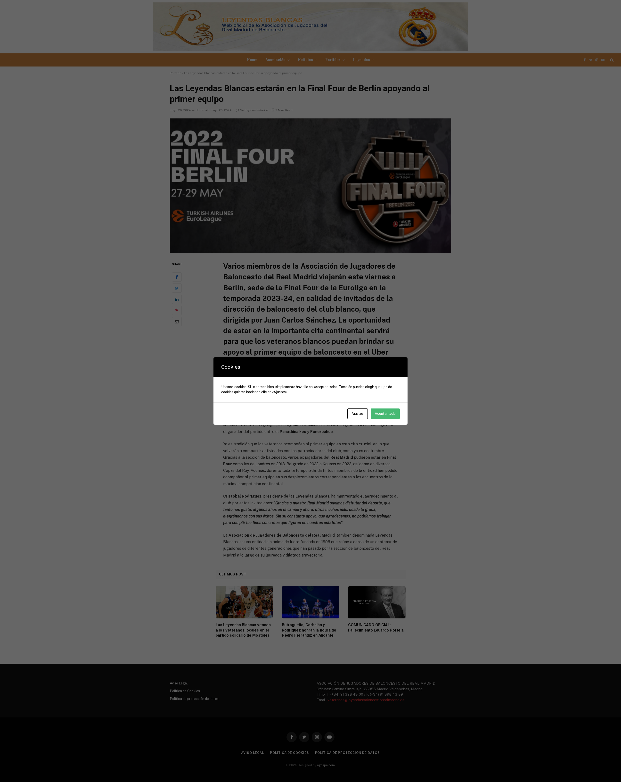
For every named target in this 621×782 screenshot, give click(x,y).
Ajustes (357, 414)
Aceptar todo (385, 414)
